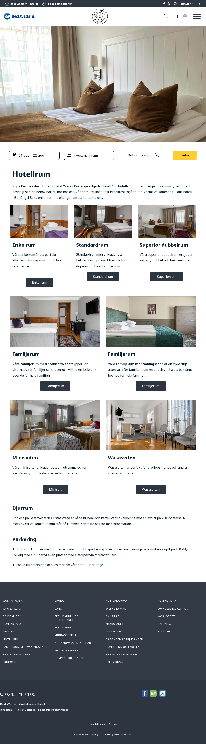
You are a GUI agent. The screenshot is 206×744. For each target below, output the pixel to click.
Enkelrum (39, 282)
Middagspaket (66, 635)
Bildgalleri (12, 616)
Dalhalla (164, 624)
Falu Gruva (114, 662)
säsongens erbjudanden (124, 639)
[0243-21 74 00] (166, 16)
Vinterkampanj (117, 600)
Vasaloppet (166, 616)
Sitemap (113, 724)
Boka (184, 155)
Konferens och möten (123, 647)
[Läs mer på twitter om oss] (169, 3)
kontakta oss (92, 197)
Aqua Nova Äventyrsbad (73, 643)
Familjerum (55, 386)
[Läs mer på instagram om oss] (175, 3)
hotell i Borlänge (90, 565)
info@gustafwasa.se (57, 709)
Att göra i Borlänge (122, 654)
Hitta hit (165, 631)
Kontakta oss (14, 624)
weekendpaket (117, 608)
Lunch (59, 608)
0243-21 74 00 (20, 694)
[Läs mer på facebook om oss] (164, 3)
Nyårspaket (115, 624)
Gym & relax (12, 608)
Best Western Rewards (24, 3)
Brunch (60, 600)
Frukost (9, 662)
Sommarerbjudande (69, 658)
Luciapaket (114, 631)
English (186, 4)
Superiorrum (166, 276)
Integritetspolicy (96, 724)
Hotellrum (11, 639)
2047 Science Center (173, 608)
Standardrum (103, 276)
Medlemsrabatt (67, 650)
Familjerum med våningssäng (25, 647)
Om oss (8, 631)
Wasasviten (151, 489)
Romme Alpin (167, 600)
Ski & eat (112, 616)
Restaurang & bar (16, 654)
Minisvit (55, 489)
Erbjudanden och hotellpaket (68, 618)
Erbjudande (63, 627)
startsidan (38, 565)
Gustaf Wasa (13, 600)
